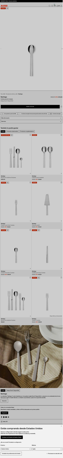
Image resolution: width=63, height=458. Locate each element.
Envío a (3, 445)
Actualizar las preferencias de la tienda (11, 453)
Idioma (33, 445)
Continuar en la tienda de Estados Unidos (11, 437)
